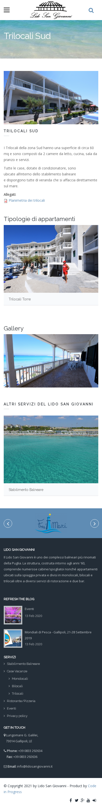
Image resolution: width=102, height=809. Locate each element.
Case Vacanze (17, 671)
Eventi (29, 609)
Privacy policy (17, 716)
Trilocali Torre (20, 299)
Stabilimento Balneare (26, 490)
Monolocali (20, 678)
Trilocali (17, 693)
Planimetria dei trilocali (27, 200)
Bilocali (17, 686)
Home (9, 48)
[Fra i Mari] (51, 523)
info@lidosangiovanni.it (34, 766)
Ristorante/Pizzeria (21, 701)
